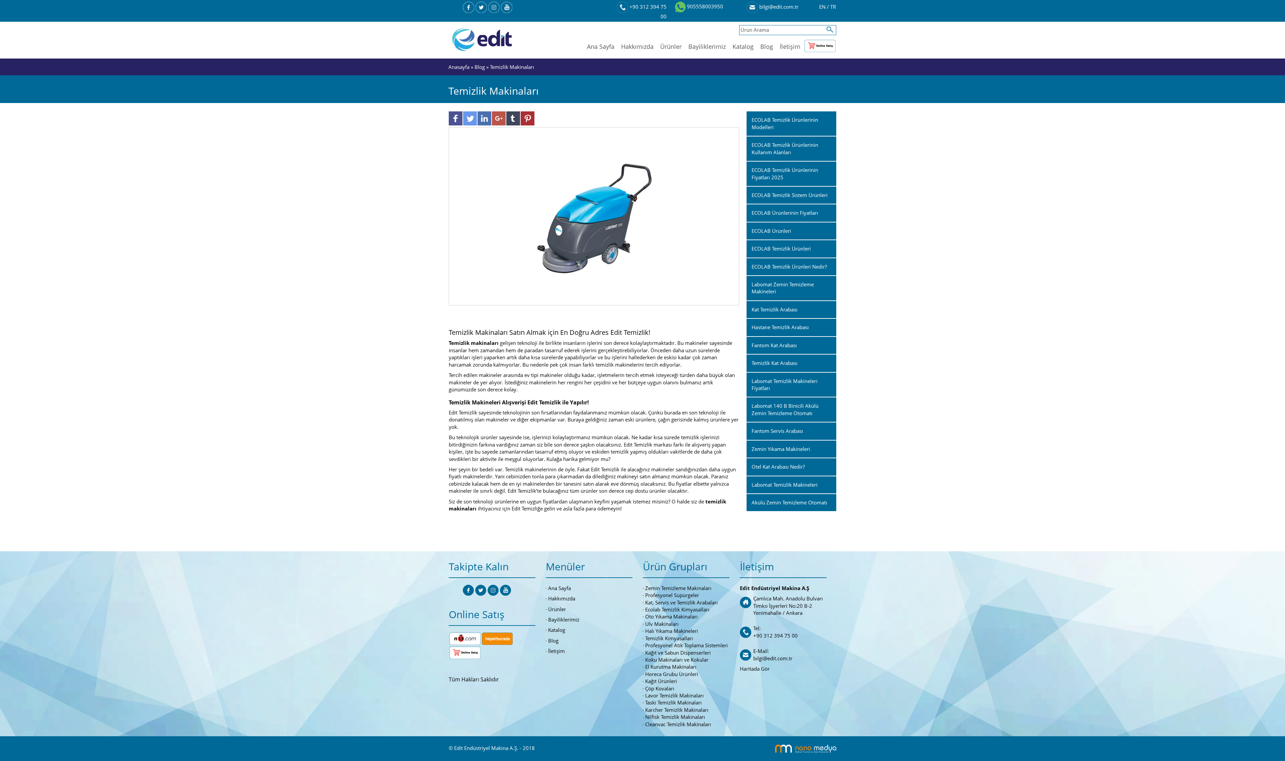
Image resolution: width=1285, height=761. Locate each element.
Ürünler (671, 46)
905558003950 (704, 6)
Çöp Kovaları (659, 688)
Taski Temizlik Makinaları (673, 702)
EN (823, 6)
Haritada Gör (755, 668)
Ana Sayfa (600, 46)
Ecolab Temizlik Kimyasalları (677, 609)
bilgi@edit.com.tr (778, 6)
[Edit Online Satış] (820, 44)
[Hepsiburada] (497, 638)
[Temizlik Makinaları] (594, 215)
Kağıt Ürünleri (661, 681)
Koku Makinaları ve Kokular (676, 659)
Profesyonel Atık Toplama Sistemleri (686, 645)
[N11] (465, 638)
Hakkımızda (637, 46)
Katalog (743, 46)
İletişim (790, 46)
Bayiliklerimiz (707, 46)
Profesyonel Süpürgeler (672, 595)
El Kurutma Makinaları (670, 666)
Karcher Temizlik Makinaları (676, 709)
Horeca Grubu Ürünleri (671, 674)
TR (833, 6)
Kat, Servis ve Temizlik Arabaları (681, 602)
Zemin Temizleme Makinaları (678, 588)
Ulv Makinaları (662, 624)
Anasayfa (459, 67)
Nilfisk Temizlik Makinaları (675, 717)
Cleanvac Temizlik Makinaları (678, 724)
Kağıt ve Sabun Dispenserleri (678, 652)
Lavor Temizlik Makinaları (674, 695)
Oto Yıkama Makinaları (671, 616)
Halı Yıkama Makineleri (671, 631)
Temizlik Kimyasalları (669, 638)
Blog (766, 46)
